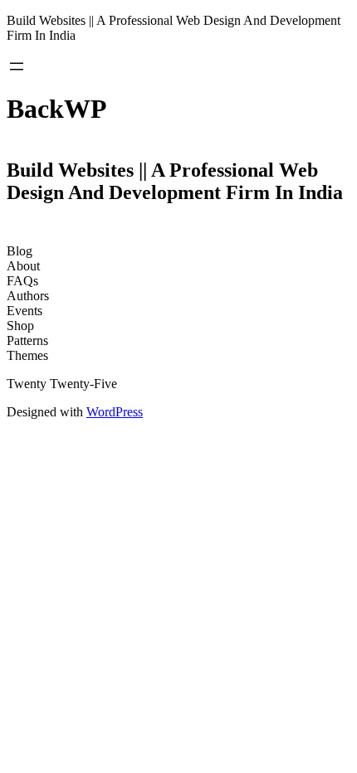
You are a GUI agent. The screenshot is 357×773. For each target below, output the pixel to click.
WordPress (114, 412)
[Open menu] (17, 66)
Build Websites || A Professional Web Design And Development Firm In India (175, 181)
